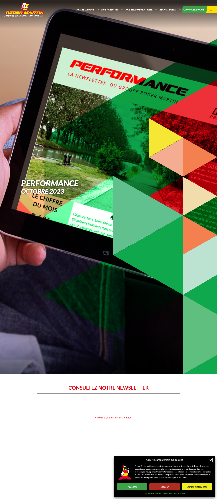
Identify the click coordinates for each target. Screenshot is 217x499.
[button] (210, 459)
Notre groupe (85, 9)
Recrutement (167, 9)
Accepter (132, 486)
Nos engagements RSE (139, 9)
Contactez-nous (193, 9)
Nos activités (110, 9)
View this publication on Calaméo (113, 417)
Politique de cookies (152, 493)
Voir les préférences (196, 486)
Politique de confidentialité (174, 493)
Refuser (164, 486)
